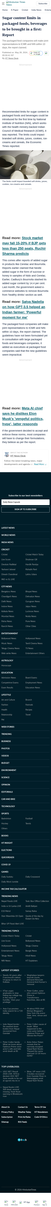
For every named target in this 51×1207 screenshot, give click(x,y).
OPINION (5, 785)
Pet (2, 720)
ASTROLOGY (7, 661)
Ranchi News (7, 626)
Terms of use (40, 1107)
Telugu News (6, 956)
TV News (29, 648)
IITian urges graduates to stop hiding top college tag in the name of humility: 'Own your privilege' (12, 996)
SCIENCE (5, 778)
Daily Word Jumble (9, 882)
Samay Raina (31, 911)
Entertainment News (10, 951)
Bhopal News (31, 592)
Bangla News (31, 951)
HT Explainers (32, 961)
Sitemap (5, 1122)
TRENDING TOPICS (10, 931)
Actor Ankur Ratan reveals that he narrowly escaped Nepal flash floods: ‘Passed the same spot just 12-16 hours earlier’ (36, 1049)
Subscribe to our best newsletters (25, 495)
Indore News (7, 607)
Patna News (6, 621)
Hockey (4, 824)
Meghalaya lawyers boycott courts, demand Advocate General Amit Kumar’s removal (37, 979)
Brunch (29, 700)
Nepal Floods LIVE (9, 901)
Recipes (29, 710)
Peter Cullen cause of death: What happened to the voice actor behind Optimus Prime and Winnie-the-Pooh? (36, 1030)
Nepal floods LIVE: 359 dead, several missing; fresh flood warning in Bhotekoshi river (13, 1091)
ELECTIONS (6, 850)
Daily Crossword (33, 877)
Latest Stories (10, 970)
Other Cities (31, 626)
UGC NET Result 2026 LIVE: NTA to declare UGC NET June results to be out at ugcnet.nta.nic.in (12, 1076)
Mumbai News (7, 616)
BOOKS (4, 836)
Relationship (6, 715)
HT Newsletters (41, 1112)
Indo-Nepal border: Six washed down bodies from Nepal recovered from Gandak (11, 1028)
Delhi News (6, 602)
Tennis (28, 824)
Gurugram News (33, 602)
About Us (5, 1107)
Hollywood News (33, 639)
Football (29, 819)
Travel (28, 715)
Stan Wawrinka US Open (12, 916)
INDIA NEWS (7, 542)
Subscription (7, 1117)
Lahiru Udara (31, 575)
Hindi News (31, 956)
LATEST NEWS (8, 528)
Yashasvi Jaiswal (8, 570)
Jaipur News (31, 607)
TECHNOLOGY (8, 807)
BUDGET (5, 763)
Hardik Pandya (32, 565)
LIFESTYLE (6, 695)
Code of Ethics (40, 1117)
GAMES (4, 872)
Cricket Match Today (34, 555)
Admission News (8, 678)
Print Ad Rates (24, 1117)
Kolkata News (7, 611)
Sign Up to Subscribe (25, 509)
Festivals (29, 705)
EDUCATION (7, 673)
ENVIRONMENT (8, 770)
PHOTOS (5, 749)
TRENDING (6, 734)
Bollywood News (8, 639)
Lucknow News (32, 611)
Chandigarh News (9, 597)
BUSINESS (6, 741)
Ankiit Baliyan (31, 906)
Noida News (31, 616)
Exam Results (7, 688)
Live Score (5, 560)
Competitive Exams (9, 683)
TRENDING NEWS (9, 896)
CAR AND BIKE (8, 799)
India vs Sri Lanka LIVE (11, 906)
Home (5, 10)
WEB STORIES (7, 727)
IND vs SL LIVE (8, 579)
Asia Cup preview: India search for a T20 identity (13, 1010)
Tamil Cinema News (34, 644)
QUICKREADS (7, 858)
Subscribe (42, 3)
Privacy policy (7, 1112)
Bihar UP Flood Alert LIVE (12, 924)
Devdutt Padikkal (8, 565)
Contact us (23, 1107)
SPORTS (5, 814)
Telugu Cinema (32, 946)
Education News (33, 688)
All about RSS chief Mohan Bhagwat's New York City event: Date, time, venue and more (37, 1013)
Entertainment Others (35, 653)
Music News (6, 644)
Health (4, 710)
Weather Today (24, 1112)
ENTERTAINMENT (9, 634)
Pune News (30, 621)
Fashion (4, 705)
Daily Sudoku (7, 877)
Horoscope (6, 666)
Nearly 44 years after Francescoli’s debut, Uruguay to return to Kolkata (12, 978)
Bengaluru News (8, 592)
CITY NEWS (6, 587)
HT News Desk (11, 58)
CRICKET (5, 550)
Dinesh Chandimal (9, 575)
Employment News (34, 683)
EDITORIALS (7, 792)
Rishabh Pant (31, 570)
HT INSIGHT (6, 843)
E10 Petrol (5, 911)
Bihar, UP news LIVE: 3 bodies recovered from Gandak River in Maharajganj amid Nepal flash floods (36, 1076)
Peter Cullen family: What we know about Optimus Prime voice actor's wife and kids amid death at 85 (12, 1046)
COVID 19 (5, 865)
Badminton (6, 819)
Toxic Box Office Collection (37, 901)
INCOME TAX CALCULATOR (13, 889)
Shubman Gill (31, 560)
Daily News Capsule (11, 502)
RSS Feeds (22, 1122)
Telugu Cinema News (10, 648)
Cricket (25, 10)
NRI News (5, 961)
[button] (3, 3)
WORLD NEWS (8, 535)
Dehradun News (33, 597)
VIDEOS (5, 756)
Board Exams (31, 678)
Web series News (8, 653)
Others (4, 829)
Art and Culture (8, 700)
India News (36, 10)
